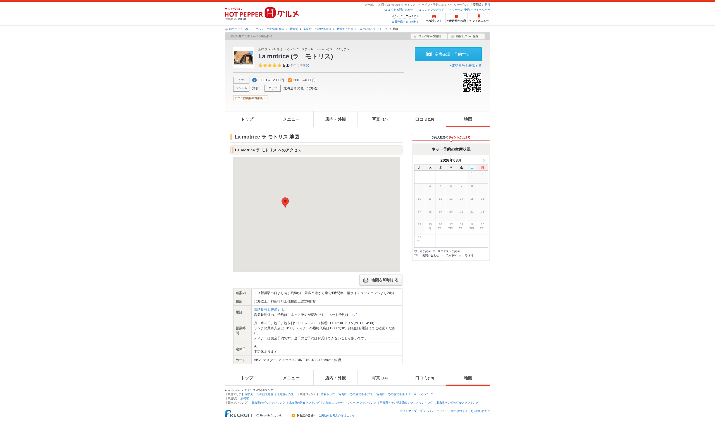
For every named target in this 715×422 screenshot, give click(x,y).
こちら (354, 315)
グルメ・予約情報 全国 (270, 28)
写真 (380, 119)
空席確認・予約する (452, 54)
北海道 (294, 28)
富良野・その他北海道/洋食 (356, 394)
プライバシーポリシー (434, 411)
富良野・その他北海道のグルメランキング (406, 402)
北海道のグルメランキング (268, 402)
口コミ (424, 119)
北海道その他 (345, 28)
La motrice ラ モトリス (373, 28)
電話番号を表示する (467, 66)
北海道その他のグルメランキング (457, 402)
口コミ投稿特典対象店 (249, 98)
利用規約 (456, 411)
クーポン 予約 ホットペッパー (471, 9)
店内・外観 (335, 119)
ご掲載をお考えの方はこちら (336, 415)
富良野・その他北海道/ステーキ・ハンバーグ (404, 394)
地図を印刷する (385, 280)
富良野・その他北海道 (317, 28)
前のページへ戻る (240, 28)
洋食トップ (328, 394)
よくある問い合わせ (400, 9)
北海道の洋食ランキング (304, 402)
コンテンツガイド (433, 9)
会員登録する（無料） (406, 21)
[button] (285, 202)
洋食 (255, 88)
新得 (487, 4)
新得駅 (244, 398)
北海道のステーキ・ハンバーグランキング (349, 402)
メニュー (291, 119)
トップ (247, 119)
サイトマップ (408, 411)
